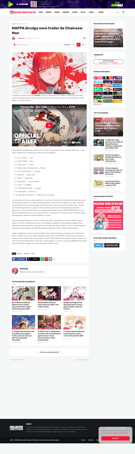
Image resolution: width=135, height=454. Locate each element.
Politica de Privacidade (120, 433)
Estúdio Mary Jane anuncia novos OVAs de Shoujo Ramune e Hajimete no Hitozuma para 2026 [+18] (114, 144)
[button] (118, 12)
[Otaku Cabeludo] (108, 87)
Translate (114, 63)
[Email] (50, 259)
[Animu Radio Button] (117, 79)
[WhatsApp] (42, 259)
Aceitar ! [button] (115, 438)
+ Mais (91, 12)
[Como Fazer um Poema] (107, 94)
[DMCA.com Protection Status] (107, 247)
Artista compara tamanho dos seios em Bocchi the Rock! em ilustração (113, 171)
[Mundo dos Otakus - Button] (98, 79)
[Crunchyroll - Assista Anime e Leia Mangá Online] (107, 79)
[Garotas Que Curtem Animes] (98, 83)
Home (41, 12)
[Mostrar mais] (54, 259)
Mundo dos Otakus (25, 440)
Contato (91, 440)
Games (57, 12)
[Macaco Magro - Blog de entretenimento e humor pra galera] (107, 91)
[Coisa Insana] (107, 98)
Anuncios (26, 253)
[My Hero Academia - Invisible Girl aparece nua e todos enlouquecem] (99, 157)
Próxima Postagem (81, 360)
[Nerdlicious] (117, 91)
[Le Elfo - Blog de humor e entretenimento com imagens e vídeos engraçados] (98, 91)
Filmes (75, 12)
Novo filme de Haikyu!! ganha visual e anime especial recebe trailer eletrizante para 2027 (21, 306)
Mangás (66, 12)
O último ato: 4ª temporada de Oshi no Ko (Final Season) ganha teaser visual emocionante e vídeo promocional (49, 336)
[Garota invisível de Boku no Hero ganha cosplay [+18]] (99, 183)
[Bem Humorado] (107, 102)
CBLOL (83, 12)
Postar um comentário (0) (49, 352)
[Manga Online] (117, 98)
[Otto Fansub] (98, 102)
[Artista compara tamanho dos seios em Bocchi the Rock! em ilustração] (99, 170)
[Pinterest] (46, 259)
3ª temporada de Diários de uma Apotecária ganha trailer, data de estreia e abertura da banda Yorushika (23, 336)
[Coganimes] (117, 102)
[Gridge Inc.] (117, 87)
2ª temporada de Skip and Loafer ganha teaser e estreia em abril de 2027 (73, 334)
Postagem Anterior (17, 360)
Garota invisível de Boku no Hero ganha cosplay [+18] (112, 183)
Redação (24, 268)
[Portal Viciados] (107, 83)
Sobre (101, 12)
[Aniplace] (97, 104)
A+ (83, 44)
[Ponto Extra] (117, 94)
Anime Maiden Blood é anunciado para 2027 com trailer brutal (48, 305)
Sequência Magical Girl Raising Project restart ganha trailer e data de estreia (73, 306)
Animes (48, 12)
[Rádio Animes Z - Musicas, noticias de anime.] (117, 83)
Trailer (33, 253)
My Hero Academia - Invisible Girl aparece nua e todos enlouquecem (113, 158)
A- (74, 44)
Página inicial (16, 24)
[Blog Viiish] (98, 98)
